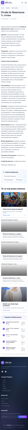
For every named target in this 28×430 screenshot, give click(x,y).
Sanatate (8, 8)
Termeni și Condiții (5, 405)
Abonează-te (22, 416)
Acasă (2, 8)
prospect (20, 179)
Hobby (4, 386)
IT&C (4, 384)
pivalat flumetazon (11, 176)
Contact (2, 401)
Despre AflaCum (4, 398)
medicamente (9, 179)
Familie (4, 380)
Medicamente (15, 8)
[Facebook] (2, 371)
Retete (4, 382)
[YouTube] (5, 371)
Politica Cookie (4, 403)
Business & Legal (6, 390)
